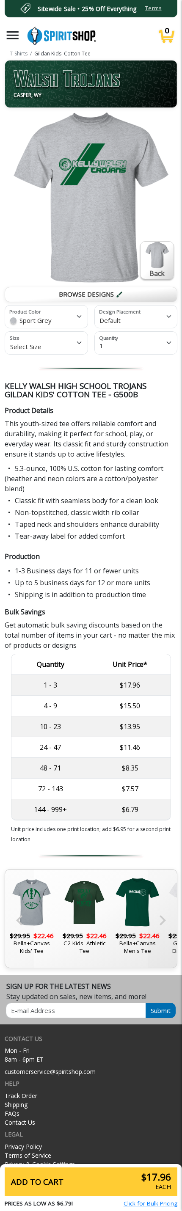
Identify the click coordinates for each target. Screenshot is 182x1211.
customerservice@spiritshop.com (50, 1072)
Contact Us (20, 1122)
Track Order (21, 1096)
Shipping (16, 1105)
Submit (161, 1010)
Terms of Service (28, 1155)
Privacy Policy (23, 1146)
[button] (13, 35)
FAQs (12, 1113)
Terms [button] (153, 8)
